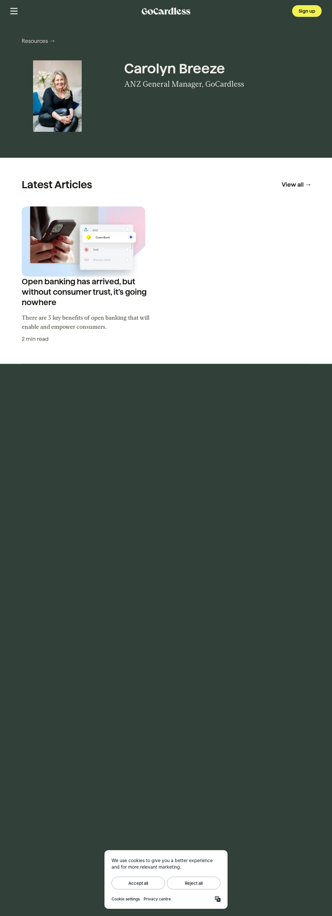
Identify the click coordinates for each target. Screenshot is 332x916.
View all (293, 184)
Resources (35, 41)
